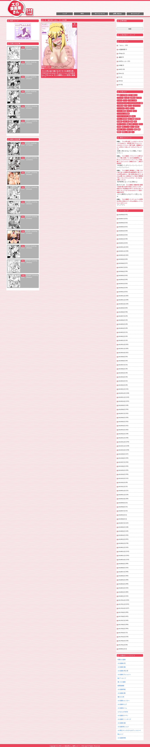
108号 (120, 69)
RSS (82, 13)
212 (119, 84)
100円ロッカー (122, 61)
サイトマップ (135, 13)
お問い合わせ (117, 13)
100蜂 (120, 65)
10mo (120, 73)
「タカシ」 (121, 45)
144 (119, 81)
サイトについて (100, 13)
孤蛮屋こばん (46, 67)
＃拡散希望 (121, 49)
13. (119, 77)
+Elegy (120, 53)
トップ (64, 13)
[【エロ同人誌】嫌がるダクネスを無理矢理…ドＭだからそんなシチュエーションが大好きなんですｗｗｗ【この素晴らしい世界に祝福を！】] (59, 46)
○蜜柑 (120, 57)
